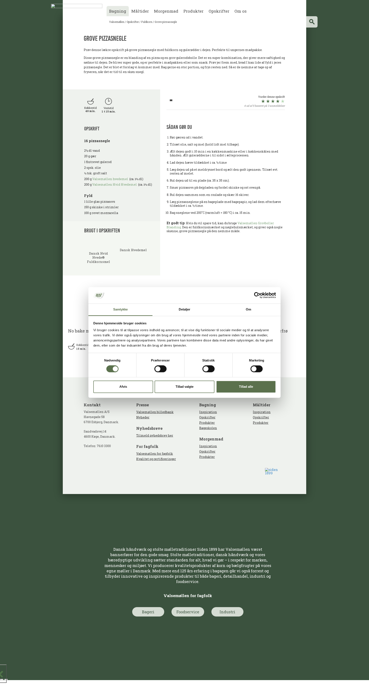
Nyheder (142, 417)
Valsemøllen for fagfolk (154, 454)
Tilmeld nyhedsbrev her (154, 435)
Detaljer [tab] (184, 309)
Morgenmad (166, 11)
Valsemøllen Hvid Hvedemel (114, 184)
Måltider (140, 11)
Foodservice (187, 611)
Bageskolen (208, 428)
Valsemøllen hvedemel (110, 179)
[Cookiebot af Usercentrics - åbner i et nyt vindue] (257, 295)
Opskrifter (219, 11)
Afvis (123, 386)
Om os (240, 11)
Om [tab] (248, 309)
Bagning (117, 11)
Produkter (193, 11)
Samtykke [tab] (120, 309)
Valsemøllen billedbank (155, 412)
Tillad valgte (184, 386)
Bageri (148, 611)
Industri (227, 611)
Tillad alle (246, 386)
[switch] (160, 369)
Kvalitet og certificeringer (156, 459)
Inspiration (208, 412)
